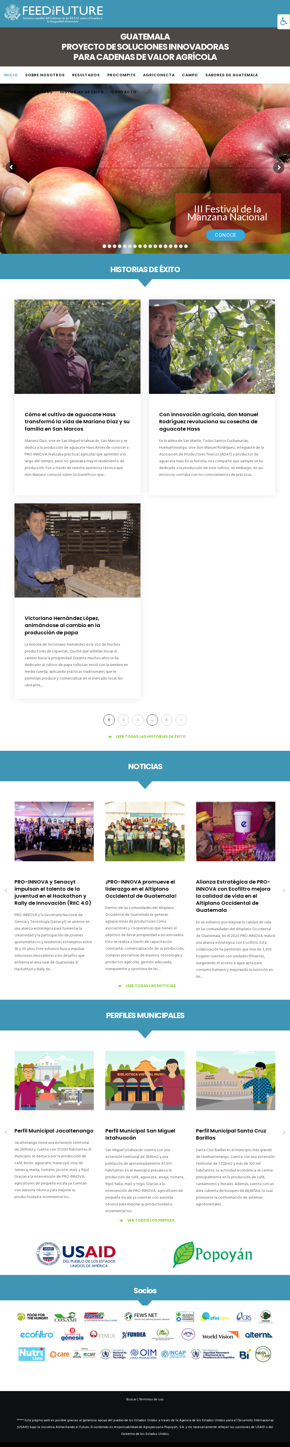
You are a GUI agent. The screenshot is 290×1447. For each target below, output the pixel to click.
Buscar (131, 1399)
